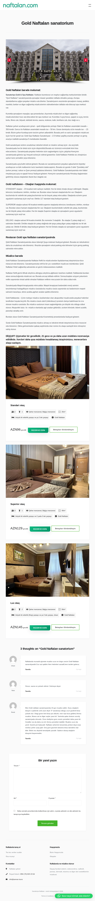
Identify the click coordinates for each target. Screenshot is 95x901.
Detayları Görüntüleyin (63, 430)
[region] (47, 61)
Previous (9, 374)
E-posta (52, 798)
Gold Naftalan (60, 417)
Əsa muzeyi (10, 856)
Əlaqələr (53, 856)
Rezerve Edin (38, 430)
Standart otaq (17, 405)
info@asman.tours (16, 879)
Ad (15, 798)
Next (86, 374)
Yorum (16, 766)
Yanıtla (28, 669)
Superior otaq (17, 504)
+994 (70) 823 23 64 (27, 874)
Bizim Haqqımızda (56, 852)
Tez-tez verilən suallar (14, 852)
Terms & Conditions (47, 896)
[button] (9, 60)
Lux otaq (14, 603)
